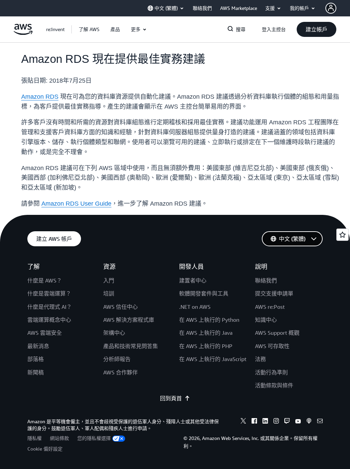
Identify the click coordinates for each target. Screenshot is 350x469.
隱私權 (34, 438)
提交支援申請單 (274, 293)
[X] (243, 422)
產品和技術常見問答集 (130, 346)
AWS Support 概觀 (277, 332)
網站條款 (59, 438)
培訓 (108, 293)
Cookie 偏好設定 (45, 449)
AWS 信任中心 (120, 306)
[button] (89, 29)
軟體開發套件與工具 (203, 293)
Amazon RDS (39, 96)
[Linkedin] (265, 422)
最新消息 (38, 346)
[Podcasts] (309, 422)
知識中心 (266, 319)
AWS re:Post (270, 306)
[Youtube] (298, 422)
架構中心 (114, 332)
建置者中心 (192, 280)
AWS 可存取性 (272, 346)
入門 (108, 280)
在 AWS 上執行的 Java (205, 332)
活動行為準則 (271, 372)
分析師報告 (117, 359)
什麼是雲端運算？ (49, 293)
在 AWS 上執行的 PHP (205, 346)
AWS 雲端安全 (44, 332)
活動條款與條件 (274, 385)
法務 (260, 359)
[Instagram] (276, 422)
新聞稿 (35, 372)
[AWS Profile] (330, 8)
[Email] (320, 422)
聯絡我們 (266, 280)
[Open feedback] (342, 235)
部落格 (35, 359)
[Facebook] (254, 422)
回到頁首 (171, 398)
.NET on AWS (195, 306)
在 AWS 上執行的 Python (209, 319)
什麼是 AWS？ (44, 280)
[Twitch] (287, 422)
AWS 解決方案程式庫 (128, 319)
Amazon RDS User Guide (76, 203)
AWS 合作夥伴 (120, 372)
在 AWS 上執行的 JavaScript (212, 359)
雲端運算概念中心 (49, 319)
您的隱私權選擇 (94, 438)
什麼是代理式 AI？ (49, 306)
